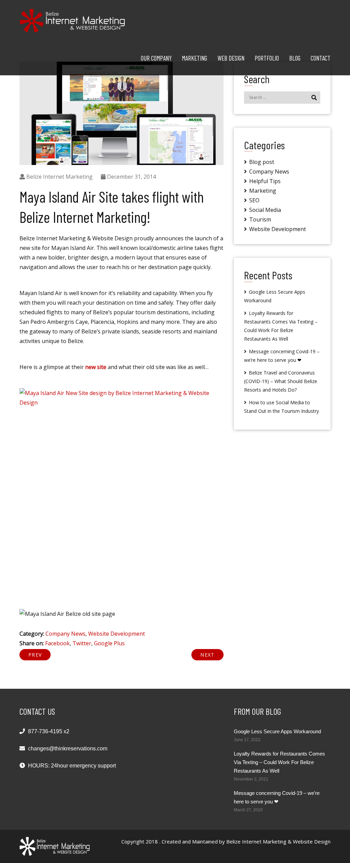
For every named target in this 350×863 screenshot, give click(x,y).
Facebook (57, 643)
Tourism (260, 219)
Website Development (116, 633)
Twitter (81, 643)
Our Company (156, 58)
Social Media (265, 210)
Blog (294, 58)
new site (95, 367)
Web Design (230, 58)
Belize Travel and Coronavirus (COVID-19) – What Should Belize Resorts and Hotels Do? (280, 381)
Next (207, 654)
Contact (321, 58)
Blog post (261, 162)
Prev (35, 654)
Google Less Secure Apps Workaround (277, 731)
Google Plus (109, 643)
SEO (254, 200)
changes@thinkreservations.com (67, 748)
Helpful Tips (265, 181)
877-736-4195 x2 (48, 731)
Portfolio (267, 58)
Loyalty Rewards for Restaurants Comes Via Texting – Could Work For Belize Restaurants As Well (279, 762)
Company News (65, 633)
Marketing (194, 58)
